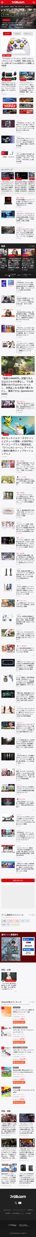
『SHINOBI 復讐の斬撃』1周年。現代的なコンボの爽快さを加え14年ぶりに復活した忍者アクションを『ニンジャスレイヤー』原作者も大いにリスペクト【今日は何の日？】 (25, 559)
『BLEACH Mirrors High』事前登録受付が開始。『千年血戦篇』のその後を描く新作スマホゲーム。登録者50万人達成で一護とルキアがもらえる (25, 315)
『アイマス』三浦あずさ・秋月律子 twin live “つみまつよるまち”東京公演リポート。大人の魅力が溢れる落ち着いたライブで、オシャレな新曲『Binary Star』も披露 (25, 543)
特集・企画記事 (7, 55)
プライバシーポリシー (19, 1210)
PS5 (16, 6)
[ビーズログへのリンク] (24, 1225)
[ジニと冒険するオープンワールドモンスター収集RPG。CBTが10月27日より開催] (8, 603)
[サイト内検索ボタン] (34, 2)
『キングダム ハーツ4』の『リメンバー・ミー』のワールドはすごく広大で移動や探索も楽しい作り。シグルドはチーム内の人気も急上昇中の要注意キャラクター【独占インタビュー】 (7, 186)
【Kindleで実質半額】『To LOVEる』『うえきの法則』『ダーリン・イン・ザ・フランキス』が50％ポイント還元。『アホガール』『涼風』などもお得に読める (25, 466)
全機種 (4, 921)
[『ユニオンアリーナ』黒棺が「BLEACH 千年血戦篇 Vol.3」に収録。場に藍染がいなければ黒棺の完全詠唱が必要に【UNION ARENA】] (8, 849)
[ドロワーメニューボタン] (2, 2)
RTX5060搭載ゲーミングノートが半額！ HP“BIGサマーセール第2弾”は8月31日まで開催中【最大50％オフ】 (25, 202)
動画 (3, 246)
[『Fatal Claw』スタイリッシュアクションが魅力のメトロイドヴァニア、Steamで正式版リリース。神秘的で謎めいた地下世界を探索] (8, 139)
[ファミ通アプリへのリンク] (12, 1225)
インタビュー (6, 179)
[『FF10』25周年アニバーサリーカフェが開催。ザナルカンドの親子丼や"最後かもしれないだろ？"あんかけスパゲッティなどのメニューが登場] (8, 587)
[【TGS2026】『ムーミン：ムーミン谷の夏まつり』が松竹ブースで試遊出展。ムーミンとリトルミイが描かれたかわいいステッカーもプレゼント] (8, 833)
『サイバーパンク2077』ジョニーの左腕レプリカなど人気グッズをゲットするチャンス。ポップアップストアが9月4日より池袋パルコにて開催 (25, 820)
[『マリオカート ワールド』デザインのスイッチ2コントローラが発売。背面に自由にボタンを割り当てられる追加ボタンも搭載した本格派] (18, 46)
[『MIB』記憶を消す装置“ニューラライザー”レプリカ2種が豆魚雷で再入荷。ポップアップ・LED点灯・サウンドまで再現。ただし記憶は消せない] (8, 572)
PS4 (27, 921)
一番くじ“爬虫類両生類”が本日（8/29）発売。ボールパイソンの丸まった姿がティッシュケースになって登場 (25, 513)
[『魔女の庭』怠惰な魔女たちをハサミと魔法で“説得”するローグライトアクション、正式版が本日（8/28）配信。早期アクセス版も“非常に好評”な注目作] (8, 694)
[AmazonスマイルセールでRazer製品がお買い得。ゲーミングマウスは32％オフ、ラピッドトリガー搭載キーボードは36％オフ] (9, 76)
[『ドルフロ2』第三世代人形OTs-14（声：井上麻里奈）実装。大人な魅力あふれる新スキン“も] (9, 976)
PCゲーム (21, 6)
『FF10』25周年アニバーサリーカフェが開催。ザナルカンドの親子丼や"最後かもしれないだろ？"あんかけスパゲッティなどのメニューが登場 (25, 590)
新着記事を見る (18, 880)
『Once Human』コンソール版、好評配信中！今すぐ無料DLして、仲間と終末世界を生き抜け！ (25, 804)
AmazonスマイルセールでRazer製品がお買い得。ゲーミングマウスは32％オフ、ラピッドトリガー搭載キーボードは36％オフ (9, 87)
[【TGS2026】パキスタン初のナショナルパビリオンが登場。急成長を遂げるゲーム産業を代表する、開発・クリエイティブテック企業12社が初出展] (8, 283)
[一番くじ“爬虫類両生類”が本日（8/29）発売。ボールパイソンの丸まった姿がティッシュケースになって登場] (8, 511)
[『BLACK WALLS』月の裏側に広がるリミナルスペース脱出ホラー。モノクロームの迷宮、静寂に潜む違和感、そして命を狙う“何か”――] (8, 756)
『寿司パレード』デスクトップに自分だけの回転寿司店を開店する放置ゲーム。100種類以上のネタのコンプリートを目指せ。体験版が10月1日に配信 (25, 665)
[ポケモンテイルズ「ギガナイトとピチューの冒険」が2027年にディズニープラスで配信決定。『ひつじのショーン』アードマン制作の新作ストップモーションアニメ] (18, 425)
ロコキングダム (22, 600)
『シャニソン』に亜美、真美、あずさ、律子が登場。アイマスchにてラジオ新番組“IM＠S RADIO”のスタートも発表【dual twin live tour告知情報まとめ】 (25, 527)
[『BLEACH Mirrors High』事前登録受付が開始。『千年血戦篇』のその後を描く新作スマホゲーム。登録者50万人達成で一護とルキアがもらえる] (8, 313)
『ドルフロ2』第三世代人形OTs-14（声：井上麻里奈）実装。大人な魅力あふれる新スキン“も (8, 986)
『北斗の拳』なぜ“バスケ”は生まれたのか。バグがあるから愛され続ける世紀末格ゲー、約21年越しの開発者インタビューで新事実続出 (26, 1153)
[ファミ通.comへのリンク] (18, 2)
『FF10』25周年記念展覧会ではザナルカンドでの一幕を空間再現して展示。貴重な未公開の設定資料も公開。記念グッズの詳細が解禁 (25, 619)
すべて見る (32, 246)
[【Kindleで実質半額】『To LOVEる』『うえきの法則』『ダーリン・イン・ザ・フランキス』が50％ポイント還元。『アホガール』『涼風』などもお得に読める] (8, 464)
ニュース (19, 121)
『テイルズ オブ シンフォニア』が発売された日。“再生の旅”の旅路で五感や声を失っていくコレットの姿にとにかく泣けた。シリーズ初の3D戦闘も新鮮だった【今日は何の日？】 (25, 498)
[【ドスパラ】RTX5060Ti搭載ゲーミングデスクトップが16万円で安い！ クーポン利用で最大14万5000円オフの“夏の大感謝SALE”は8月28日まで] (27, 1168)
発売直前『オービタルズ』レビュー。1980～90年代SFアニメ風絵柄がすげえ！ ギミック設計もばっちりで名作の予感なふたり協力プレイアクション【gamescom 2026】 (17, 24)
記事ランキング (28, 33)
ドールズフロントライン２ (11, 980)
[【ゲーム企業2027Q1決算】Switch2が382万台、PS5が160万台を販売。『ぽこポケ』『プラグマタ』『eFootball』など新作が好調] (8, 155)
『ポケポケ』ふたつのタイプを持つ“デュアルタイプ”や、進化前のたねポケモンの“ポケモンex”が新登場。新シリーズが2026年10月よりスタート (25, 331)
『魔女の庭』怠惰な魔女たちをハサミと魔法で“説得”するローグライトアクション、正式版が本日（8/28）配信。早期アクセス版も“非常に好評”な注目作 (25, 696)
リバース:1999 (22, 477)
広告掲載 (28, 1213)
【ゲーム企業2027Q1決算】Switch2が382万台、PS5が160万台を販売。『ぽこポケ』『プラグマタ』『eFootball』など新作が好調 (25, 157)
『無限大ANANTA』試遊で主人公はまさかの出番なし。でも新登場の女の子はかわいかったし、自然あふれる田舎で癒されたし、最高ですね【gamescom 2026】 (17, 386)
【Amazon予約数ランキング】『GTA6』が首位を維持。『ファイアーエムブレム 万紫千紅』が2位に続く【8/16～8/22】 (25, 301)
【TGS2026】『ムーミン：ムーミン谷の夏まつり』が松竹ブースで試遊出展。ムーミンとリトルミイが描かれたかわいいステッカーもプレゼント (25, 835)
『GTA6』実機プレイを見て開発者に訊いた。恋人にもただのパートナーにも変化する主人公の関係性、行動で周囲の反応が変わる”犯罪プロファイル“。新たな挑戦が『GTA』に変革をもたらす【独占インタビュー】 (8, 1128)
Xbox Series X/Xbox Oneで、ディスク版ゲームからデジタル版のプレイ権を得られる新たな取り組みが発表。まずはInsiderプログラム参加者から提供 (21, 186)
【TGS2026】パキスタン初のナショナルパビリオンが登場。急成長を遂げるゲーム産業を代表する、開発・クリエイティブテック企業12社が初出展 (25, 286)
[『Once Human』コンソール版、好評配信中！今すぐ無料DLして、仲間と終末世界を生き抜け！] (8, 801)
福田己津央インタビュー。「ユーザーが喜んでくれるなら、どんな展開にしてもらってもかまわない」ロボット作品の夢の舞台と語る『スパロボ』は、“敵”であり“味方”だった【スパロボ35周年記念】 (8, 1178)
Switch (12, 6)
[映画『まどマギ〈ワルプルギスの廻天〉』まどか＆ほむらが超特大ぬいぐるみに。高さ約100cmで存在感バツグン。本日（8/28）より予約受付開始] (8, 772)
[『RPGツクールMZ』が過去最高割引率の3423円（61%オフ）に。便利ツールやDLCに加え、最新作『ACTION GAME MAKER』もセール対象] (8, 864)
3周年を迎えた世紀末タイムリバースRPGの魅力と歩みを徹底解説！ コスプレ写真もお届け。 (25, 482)
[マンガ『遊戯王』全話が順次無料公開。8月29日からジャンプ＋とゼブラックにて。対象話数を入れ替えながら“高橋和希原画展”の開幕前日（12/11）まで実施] (8, 678)
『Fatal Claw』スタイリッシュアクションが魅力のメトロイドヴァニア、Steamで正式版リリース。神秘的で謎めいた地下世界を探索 (25, 142)
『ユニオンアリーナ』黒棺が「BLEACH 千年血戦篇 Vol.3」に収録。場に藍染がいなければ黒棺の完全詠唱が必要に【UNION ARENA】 (25, 851)
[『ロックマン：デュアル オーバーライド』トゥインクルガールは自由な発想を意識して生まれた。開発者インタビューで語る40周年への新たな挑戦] (8, 214)
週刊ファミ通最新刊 (9, 934)
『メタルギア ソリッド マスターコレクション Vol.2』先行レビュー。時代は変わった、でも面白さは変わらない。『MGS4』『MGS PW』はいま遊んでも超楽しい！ (8, 1153)
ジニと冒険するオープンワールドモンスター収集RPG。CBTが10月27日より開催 (25, 604)
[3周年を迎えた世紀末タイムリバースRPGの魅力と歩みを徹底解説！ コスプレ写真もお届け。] (8, 479)
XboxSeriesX (15, 924)
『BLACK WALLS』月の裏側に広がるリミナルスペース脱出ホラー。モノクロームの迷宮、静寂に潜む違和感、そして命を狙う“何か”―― (25, 759)
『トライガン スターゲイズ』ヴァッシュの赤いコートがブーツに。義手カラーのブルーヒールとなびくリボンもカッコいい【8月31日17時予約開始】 (25, 712)
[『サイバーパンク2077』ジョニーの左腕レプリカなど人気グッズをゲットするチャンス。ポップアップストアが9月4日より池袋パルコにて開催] (8, 817)
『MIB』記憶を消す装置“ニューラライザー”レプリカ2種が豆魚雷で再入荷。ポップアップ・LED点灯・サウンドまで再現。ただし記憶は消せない (25, 574)
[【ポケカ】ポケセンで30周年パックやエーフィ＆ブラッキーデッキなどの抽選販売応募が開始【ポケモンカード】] (8, 788)
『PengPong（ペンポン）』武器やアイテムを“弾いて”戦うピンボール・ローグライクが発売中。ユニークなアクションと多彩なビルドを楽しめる (25, 126)
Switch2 (6, 6)
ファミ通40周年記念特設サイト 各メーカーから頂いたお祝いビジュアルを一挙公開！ (25, 650)
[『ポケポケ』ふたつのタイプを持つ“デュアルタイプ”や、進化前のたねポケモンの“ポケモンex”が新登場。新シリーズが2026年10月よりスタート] (8, 328)
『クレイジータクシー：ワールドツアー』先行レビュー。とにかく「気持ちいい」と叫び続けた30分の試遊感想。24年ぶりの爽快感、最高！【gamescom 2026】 (26, 87)
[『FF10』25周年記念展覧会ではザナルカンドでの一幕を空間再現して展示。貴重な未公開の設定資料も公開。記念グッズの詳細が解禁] (8, 617)
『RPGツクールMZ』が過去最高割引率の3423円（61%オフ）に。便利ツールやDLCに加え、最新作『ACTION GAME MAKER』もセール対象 (25, 867)
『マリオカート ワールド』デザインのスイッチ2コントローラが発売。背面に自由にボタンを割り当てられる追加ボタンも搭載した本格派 (18, 62)
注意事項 (7, 1213)
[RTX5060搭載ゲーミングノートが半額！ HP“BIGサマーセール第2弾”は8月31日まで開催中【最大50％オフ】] (8, 200)
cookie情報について (18, 1213)
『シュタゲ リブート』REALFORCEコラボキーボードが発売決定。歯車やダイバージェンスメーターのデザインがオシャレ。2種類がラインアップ (25, 347)
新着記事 (17, 33)
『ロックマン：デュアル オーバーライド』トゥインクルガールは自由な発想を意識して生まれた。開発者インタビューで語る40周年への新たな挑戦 (25, 217)
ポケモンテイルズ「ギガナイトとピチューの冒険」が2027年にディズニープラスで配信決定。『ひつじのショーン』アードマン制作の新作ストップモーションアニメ (17, 445)
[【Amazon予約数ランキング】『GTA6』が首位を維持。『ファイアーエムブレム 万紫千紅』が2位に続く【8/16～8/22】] (8, 299)
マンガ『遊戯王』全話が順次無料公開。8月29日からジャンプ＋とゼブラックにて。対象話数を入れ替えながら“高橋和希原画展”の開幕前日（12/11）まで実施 (25, 681)
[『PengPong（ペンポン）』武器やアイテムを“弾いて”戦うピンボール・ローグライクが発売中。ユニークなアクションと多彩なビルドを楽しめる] (8, 124)
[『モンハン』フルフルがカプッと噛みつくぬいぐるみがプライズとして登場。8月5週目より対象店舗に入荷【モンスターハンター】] (8, 633)
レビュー (5, 20)
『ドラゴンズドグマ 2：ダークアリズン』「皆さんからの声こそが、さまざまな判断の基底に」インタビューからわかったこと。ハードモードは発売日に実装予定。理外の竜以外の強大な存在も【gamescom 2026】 (25, 232)
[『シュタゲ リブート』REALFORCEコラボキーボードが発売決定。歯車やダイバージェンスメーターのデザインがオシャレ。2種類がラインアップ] (8, 344)
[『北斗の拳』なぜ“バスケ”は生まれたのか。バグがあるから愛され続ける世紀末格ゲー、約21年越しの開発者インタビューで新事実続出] (27, 1143)
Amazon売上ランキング (11, 1002)
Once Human (22, 799)
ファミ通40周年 (23, 646)
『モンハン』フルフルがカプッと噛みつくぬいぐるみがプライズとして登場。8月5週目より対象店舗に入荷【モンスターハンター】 (25, 635)
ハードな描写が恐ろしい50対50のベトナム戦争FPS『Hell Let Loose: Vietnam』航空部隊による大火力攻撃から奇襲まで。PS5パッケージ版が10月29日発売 (25, 743)
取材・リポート (7, 374)
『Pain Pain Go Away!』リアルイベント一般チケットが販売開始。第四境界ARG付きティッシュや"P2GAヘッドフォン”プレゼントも (25, 406)
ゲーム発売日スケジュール (12, 915)
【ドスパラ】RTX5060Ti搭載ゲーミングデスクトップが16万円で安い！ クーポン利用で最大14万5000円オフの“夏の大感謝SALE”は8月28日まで (26, 1178)
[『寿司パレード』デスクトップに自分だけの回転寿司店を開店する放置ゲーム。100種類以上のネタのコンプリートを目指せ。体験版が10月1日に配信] (8, 662)
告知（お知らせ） (21, 401)
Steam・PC (5, 924)
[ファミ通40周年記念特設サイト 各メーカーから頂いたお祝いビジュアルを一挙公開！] (8, 648)
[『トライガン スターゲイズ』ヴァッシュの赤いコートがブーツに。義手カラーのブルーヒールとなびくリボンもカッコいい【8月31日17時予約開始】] (8, 709)
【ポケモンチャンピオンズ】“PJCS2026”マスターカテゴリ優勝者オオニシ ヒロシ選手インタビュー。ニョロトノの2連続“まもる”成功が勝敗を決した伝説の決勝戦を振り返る (25, 728)
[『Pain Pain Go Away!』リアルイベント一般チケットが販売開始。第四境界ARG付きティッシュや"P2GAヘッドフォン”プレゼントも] (8, 404)
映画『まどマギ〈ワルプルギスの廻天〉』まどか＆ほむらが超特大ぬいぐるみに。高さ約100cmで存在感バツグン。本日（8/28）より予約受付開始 (25, 774)
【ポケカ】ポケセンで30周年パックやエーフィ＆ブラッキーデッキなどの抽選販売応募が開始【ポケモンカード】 (25, 789)
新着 (2, 6)
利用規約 (30, 1210)
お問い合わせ (7, 1210)
